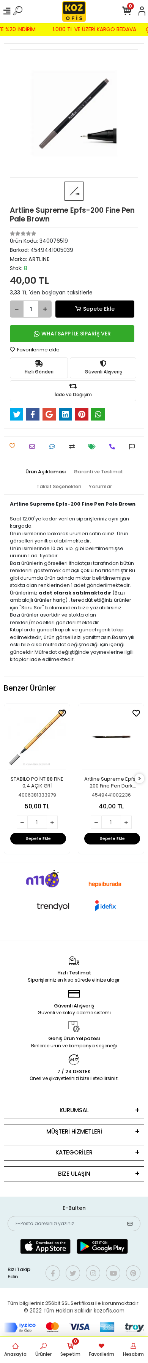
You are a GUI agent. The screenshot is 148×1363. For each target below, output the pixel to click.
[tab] (45, 471)
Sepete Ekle (99, 309)
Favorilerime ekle (38, 349)
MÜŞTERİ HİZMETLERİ (74, 1131)
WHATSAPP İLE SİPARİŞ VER (76, 333)
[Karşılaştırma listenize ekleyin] (73, 446)
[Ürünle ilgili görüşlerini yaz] (54, 446)
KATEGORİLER (74, 1152)
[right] (139, 779)
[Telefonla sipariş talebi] (114, 446)
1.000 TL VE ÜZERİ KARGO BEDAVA (95, 29)
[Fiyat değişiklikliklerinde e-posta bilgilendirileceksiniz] (94, 446)
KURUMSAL (74, 1110)
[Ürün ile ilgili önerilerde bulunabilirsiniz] (133, 446)
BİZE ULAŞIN (74, 1174)
